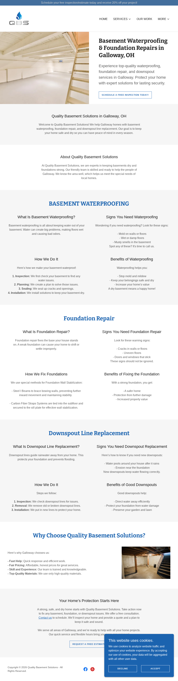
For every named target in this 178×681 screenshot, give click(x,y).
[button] (122, 19)
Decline (123, 668)
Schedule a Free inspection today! (125, 95)
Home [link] (103, 19)
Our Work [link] (144, 19)
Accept (155, 668)
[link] (19, 18)
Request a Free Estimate (89, 644)
